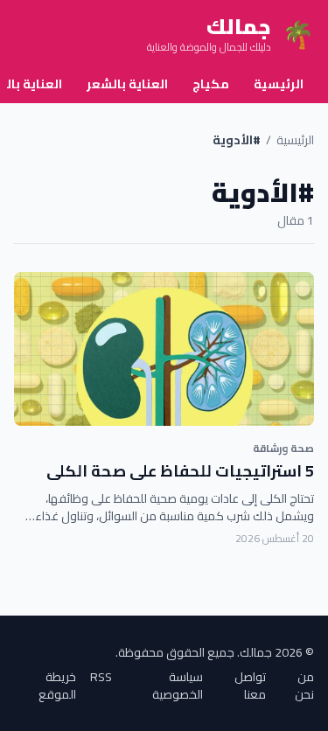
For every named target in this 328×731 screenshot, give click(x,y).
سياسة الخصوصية (177, 685)
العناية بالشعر (127, 84)
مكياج (210, 84)
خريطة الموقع (57, 685)
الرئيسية (279, 84)
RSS (101, 678)
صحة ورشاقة (283, 448)
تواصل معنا (250, 685)
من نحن (304, 685)
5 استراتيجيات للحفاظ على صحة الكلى (180, 470)
